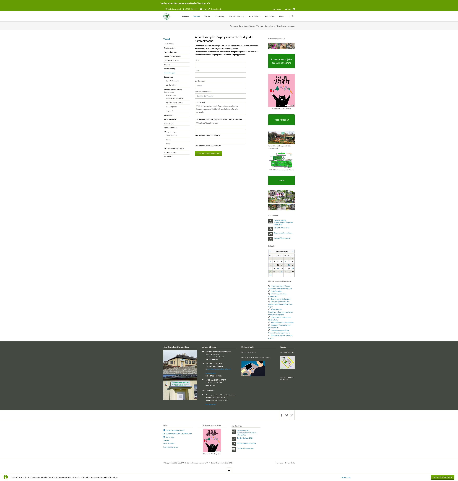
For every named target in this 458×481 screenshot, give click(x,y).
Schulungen (168, 77)
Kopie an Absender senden (208, 123)
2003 (168, 140)
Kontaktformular (173, 60)
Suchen (292, 16)
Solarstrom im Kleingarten (280, 299)
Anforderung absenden (208, 153)
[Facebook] (281, 415)
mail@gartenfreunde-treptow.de (219, 369)
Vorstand (170, 44)
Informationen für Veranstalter (282, 322)
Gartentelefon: (211, 373)
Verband (260, 26)
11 (274, 265)
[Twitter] (286, 415)
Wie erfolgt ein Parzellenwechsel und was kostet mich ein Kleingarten (280, 312)
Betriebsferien (211, 404)
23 (293, 268)
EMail (199, 70)
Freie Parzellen (276, 291)
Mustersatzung (169, 69)
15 (289, 265)
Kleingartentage (170, 132)
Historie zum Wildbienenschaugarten (175, 97)
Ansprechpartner (170, 52)
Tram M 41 (168, 157)
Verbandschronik (170, 128)
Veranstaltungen (170, 119)
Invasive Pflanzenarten (282, 238)
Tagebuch (169, 111)
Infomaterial (168, 123)
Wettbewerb (168, 115)
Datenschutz (346, 477)
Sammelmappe (270, 26)
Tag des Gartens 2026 (281, 228)
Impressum (279, 463)
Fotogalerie (173, 107)
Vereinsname (200, 81)
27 (282, 272)
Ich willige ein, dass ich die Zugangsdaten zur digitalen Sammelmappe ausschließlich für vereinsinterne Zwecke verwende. (217, 109)
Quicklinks (276, 9)
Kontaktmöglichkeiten (172, 56)
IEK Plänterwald (170, 152)
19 (278, 268)
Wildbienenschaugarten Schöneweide (173, 90)
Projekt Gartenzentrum (174, 102)
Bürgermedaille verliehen (283, 233)
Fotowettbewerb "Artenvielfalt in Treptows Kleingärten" (283, 222)
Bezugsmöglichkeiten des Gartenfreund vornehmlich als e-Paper (280, 304)
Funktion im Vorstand (203, 91)
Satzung (167, 64)
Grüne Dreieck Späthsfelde (174, 148)
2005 (168, 144)
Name (199, 60)
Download (172, 85)
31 (270, 275)
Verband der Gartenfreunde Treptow (242, 26)
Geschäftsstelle (169, 48)
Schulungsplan (174, 81)
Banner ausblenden (443, 477)
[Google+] (291, 415)
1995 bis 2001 (171, 136)
